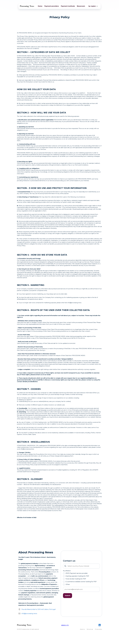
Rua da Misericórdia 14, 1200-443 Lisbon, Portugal (39, 609)
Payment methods (68, 6)
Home (40, 6)
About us (82, 629)
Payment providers (51, 6)
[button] (92, 6)
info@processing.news (29, 613)
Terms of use (90, 629)
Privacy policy (98, 629)
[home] (27, 6)
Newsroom (81, 6)
